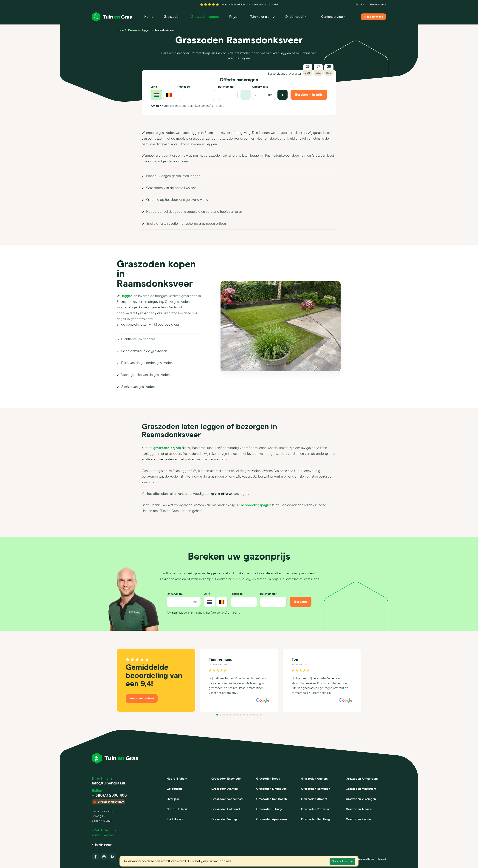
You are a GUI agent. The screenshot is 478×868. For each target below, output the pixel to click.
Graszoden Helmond (225, 809)
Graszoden (172, 17)
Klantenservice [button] (332, 17)
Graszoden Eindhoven (271, 788)
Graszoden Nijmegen (315, 788)
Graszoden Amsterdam (362, 778)
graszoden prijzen (167, 448)
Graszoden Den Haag (315, 819)
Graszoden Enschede (226, 778)
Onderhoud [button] (294, 17)
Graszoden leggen (205, 17)
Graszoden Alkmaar (224, 788)
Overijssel (173, 799)
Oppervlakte (260, 86)
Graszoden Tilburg (269, 809)
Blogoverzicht (378, 4)
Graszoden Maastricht (361, 788)
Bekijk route (103, 844)
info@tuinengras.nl (108, 783)
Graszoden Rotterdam (316, 809)
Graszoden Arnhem (314, 778)
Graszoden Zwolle (358, 819)
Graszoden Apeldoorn (271, 819)
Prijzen (234, 17)
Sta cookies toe (342, 861)
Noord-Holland (177, 809)
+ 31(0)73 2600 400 (109, 796)
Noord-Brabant (177, 778)
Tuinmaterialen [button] (260, 17)
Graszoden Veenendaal (227, 799)
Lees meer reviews (141, 698)
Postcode (184, 86)
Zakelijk (360, 4)
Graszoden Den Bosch (271, 799)
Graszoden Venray (224, 819)
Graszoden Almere (359, 809)
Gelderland (174, 788)
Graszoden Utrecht (314, 799)
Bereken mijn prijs (309, 94)
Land (154, 86)
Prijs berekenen (373, 17)
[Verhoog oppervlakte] (282, 95)
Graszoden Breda (268, 778)
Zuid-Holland (175, 819)
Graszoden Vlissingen (361, 799)
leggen (127, 296)
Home (148, 17)
